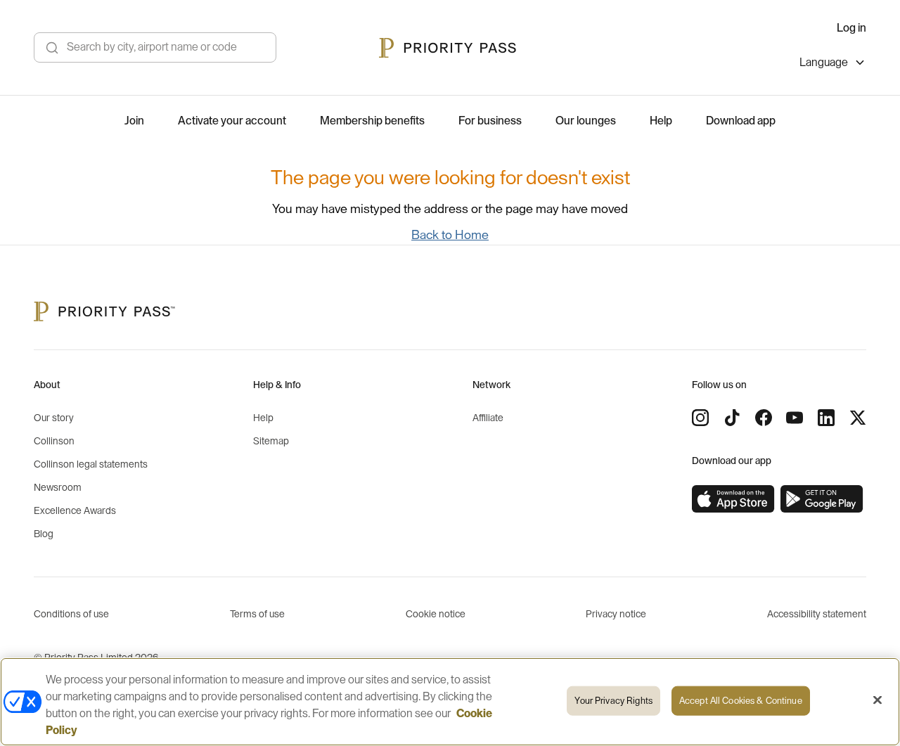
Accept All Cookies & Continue (740, 700)
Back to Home (450, 235)
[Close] (877, 700)
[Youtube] (794, 417)
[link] (733, 499)
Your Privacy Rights (613, 700)
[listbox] (832, 64)
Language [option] (823, 62)
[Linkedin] (826, 417)
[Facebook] (763, 417)
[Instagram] (700, 417)
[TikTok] (732, 417)
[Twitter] (857, 417)
